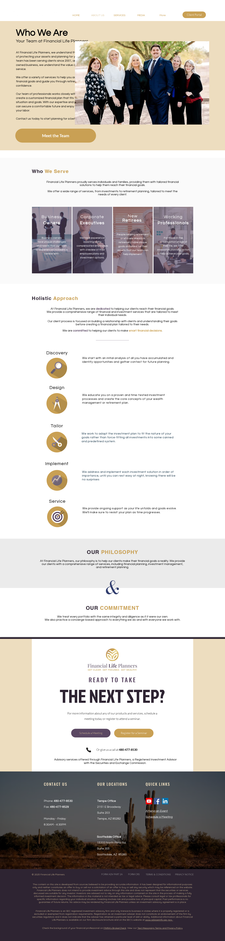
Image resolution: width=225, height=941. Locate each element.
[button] (141, 15)
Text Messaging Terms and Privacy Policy (160, 928)
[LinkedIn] (165, 801)
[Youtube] (149, 801)
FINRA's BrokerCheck (115, 928)
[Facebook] (157, 801)
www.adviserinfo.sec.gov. (159, 919)
